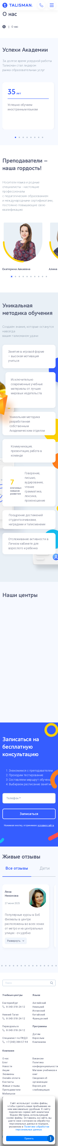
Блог (5, 1062)
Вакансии (38, 1058)
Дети (45, 868)
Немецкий (38, 1007)
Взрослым (38, 1038)
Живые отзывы (11, 1086)
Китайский (39, 1014)
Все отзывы (17, 868)
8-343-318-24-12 (15, 1007)
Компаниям (39, 1042)
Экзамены (8, 1074)
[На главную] (17, 5)
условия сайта (46, 825)
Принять (29, 1138)
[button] (15, 137)
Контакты (8, 1082)
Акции (6, 1070)
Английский (39, 1003)
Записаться (29, 814)
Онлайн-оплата (11, 1078)
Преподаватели (11, 1089)
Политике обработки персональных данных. (32, 1128)
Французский (40, 1018)
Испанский (39, 1010)
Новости (7, 1066)
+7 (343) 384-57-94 (17, 1042)
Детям (36, 1034)
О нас (5, 1058)
